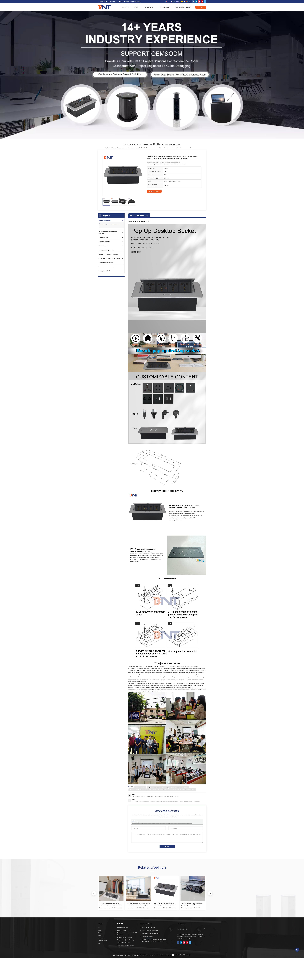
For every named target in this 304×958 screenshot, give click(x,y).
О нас (136, 7)
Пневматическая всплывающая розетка (108, 227)
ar (189, 1)
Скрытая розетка (121, 930)
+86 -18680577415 (111, 1)
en (168, 1)
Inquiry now (153, 191)
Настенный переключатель (106, 262)
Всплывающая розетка (105, 220)
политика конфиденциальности (149, 955)
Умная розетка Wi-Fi (104, 271)
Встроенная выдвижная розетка (155, 787)
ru (179, 1)
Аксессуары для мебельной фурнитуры (109, 258)
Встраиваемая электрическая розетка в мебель (177, 787)
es (184, 1)
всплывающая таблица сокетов (137, 789)
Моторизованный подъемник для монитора (108, 232)
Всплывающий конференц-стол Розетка (157, 789)
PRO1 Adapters (187, 955)
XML (140, 955)
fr (174, 1)
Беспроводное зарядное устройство (108, 266)
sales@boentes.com (135, 1)
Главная (125, 7)
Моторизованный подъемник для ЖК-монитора (127, 933)
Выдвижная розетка (140, 787)
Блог (99, 943)
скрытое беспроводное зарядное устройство (126, 946)
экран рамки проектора (123, 942)
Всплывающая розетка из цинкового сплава (127, 148)
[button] (210, 893)
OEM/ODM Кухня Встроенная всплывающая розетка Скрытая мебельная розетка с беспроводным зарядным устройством (109, 904)
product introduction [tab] (139, 215)
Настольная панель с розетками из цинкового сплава (182, 789)
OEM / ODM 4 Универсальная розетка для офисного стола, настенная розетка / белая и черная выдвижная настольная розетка (162, 823)
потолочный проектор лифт (124, 937)
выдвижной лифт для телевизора (126, 940)
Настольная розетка (104, 241)
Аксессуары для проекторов (106, 250)
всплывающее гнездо (122, 927)
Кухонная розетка (103, 237)
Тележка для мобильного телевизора (109, 254)
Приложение (164, 7)
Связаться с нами (183, 7)
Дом (99, 927)
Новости (100, 935)
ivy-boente (150, 936)
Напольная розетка (104, 245)
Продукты (149, 7)
